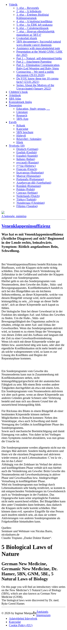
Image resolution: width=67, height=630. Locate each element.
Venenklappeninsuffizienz (25, 226)
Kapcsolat (22, 128)
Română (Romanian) (28, 186)
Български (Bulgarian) (30, 172)
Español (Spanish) (27, 155)
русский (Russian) (27, 162)
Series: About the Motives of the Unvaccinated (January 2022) (35, 87)
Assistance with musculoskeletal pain (38, 48)
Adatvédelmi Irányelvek (23, 618)
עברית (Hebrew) (26, 165)
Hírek (19, 142)
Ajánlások (15, 95)
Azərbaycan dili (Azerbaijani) (33, 182)
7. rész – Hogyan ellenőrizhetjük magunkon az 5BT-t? (35, 33)
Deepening (15, 105)
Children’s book (18, 91)
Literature (22, 112)
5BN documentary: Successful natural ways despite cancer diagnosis (38, 43)
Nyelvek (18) (17, 145)
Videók (13, 4)
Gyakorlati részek (26, 38)
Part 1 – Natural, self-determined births (39, 58)
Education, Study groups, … (33, 108)
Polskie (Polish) (25, 189)
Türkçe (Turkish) (26, 199)
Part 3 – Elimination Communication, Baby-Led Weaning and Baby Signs (38, 66)
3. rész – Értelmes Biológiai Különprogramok (32, 16)
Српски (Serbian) (27, 192)
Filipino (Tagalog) (27, 206)
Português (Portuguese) (30, 179)
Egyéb (13, 122)
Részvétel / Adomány (29, 139)
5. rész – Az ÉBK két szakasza (34, 24)
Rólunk (20, 125)
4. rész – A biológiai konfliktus (34, 21)
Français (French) (26, 169)
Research (21, 115)
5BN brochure (24, 132)
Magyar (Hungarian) (28, 175)
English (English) (26, 152)
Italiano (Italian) (25, 159)
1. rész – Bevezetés (27, 8)
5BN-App (22, 118)
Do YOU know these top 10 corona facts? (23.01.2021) (37, 80)
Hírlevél (21, 135)
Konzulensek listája (20, 102)
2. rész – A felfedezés (28, 11)
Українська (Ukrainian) (30, 202)
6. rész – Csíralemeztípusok (32, 28)
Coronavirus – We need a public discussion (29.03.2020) (35, 73)
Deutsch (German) (27, 149)
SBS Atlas (15, 98)
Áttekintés (42, 611)
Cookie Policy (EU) (20, 625)
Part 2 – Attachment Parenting (34, 61)
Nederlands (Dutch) (28, 196)
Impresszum (43, 615)
